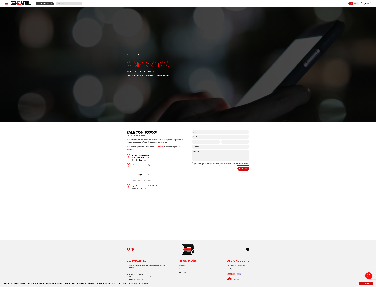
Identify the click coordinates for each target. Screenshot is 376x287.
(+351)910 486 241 (141, 175)
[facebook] (128, 249)
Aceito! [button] (366, 283)
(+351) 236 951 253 (136, 274)
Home (128, 55)
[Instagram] (132, 249)
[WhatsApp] (368, 275)
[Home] (21, 3)
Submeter (243, 169)
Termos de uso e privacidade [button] (138, 283)
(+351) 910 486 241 (136, 279)
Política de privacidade (243, 165)
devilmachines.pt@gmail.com (146, 165)
